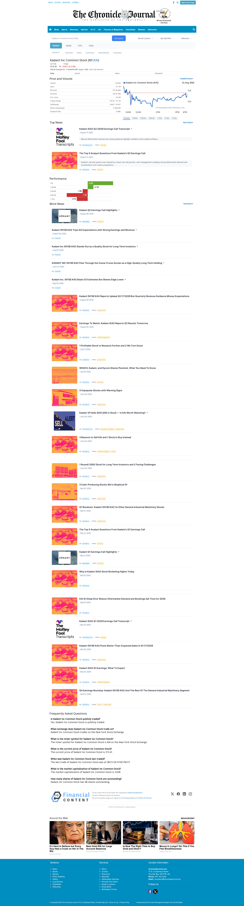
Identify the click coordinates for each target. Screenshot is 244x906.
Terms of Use (113, 902)
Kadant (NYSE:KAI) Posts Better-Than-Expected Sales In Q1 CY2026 (116, 645)
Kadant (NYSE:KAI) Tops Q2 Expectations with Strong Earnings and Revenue (94, 230)
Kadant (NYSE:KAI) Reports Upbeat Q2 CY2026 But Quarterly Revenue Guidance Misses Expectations (134, 296)
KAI (96, 60)
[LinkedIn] (184, 796)
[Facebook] (178, 796)
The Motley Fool (87, 145)
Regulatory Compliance (107, 429)
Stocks (68, 45)
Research (159, 73)
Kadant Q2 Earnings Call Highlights (99, 210)
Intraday (126, 118)
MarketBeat (85, 221)
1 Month (143, 118)
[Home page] (122, 15)
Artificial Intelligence (104, 337)
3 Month (152, 118)
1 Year (160, 118)
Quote (77, 73)
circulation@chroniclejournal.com (167, 879)
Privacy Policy (129, 798)
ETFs (80, 45)
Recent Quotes (144, 38)
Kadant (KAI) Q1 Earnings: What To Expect (102, 668)
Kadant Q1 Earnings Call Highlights (99, 552)
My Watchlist (166, 38)
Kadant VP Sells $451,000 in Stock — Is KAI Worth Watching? (113, 412)
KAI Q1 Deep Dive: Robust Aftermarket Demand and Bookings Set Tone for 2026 (122, 598)
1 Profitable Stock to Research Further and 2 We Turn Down (111, 345)
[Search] (194, 29)
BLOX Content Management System (157, 902)
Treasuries (117, 52)
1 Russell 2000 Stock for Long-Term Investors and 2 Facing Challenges (117, 464)
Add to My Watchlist (96, 69)
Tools (91, 45)
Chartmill (57, 238)
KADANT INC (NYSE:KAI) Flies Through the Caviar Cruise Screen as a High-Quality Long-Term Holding (108, 263)
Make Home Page (188, 2)
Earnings (103, 145)
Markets (56, 45)
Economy (100, 382)
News (79, 52)
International (103, 52)
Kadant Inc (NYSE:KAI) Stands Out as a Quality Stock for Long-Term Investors (95, 246)
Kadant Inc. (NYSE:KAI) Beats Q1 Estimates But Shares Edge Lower (89, 279)
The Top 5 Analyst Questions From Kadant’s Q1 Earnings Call (112, 529)
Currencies (90, 52)
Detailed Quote (186, 78)
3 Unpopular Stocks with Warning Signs (100, 390)
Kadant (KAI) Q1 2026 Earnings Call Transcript (105, 621)
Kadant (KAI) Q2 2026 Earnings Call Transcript (105, 129)
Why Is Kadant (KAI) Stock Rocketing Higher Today (106, 571)
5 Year (174, 118)
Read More (188, 204)
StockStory (85, 169)
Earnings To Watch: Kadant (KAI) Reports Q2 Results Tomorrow (113, 323)
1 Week (134, 118)
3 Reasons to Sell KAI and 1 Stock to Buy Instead (105, 437)
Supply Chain (101, 310)
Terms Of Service (144, 798)
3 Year (167, 118)
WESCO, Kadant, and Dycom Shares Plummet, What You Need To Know (117, 368)
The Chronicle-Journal (70, 902)
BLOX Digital (178, 902)
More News (187, 122)
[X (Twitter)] (172, 796)
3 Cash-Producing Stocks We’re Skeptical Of (103, 484)
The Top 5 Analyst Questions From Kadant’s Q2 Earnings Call (112, 153)
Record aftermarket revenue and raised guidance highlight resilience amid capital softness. (120, 139)
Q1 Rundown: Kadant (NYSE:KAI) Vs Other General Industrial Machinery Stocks (121, 507)
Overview (69, 52)
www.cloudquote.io (135, 792)
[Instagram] (190, 796)
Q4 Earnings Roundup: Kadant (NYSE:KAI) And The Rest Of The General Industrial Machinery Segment (134, 690)
